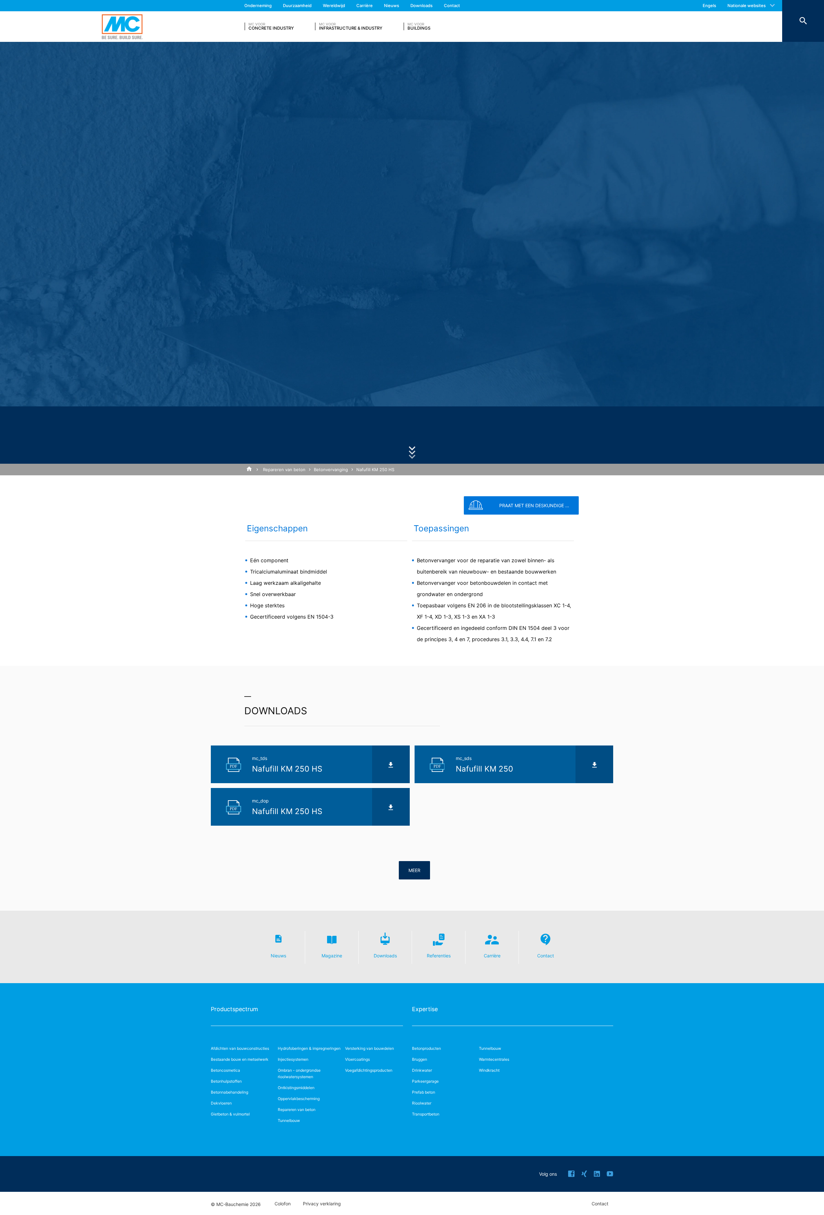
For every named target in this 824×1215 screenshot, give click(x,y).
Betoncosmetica (225, 1070)
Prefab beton (423, 1092)
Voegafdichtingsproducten (368, 1070)
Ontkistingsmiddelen (296, 1087)
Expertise (425, 1009)
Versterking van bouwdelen (369, 1048)
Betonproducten (426, 1048)
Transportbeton (425, 1114)
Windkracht (489, 1070)
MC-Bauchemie (122, 26)
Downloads (421, 5)
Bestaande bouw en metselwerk (239, 1059)
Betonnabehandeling (229, 1092)
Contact (452, 5)
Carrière (364, 5)
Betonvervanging (331, 469)
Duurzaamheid (297, 5)
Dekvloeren (221, 1103)
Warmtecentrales (494, 1059)
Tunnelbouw (289, 1120)
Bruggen (419, 1059)
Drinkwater (422, 1070)
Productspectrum (234, 1009)
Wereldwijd (334, 5)
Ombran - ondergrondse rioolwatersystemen (299, 1073)
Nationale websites (746, 5)
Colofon (283, 1203)
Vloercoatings (357, 1059)
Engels (709, 5)
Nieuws (391, 5)
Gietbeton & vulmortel (230, 1114)
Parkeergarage (425, 1081)
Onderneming (258, 5)
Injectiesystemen (293, 1059)
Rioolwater (421, 1103)
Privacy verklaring (322, 1203)
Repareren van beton (284, 469)
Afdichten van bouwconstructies (240, 1048)
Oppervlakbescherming (299, 1098)
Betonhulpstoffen (226, 1081)
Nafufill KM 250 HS (375, 469)
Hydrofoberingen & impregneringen (309, 1048)
